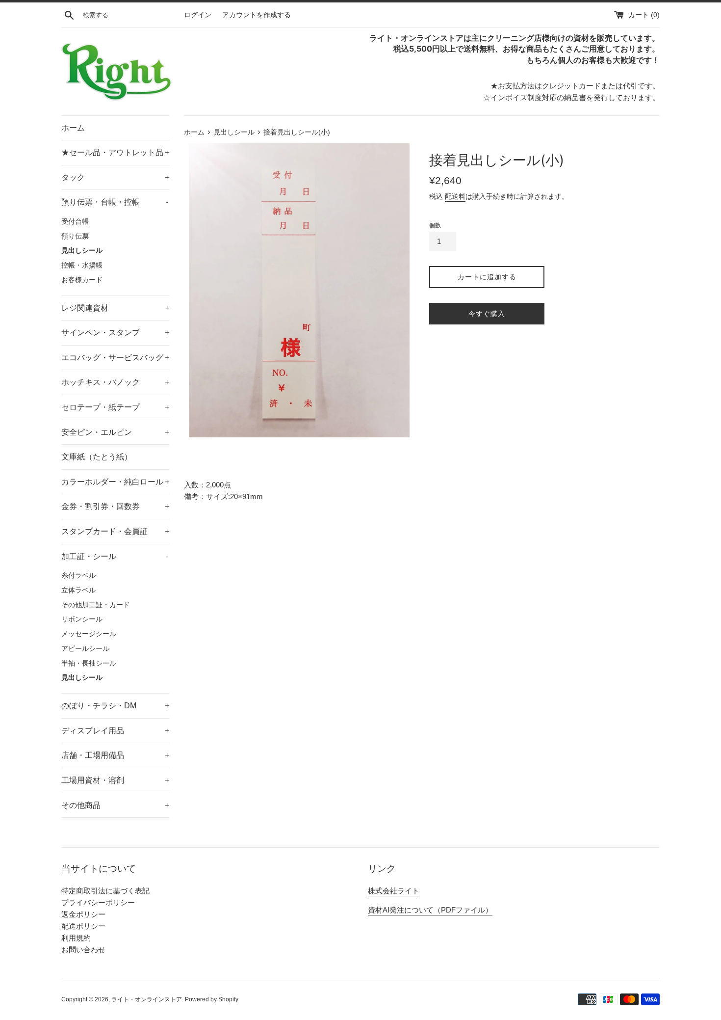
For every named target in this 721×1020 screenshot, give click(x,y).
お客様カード (82, 280)
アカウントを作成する (256, 15)
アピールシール (85, 648)
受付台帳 (75, 221)
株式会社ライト (393, 890)
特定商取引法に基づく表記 (105, 890)
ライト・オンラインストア (146, 999)
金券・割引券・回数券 (115, 506)
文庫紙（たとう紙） (96, 457)
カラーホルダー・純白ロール (115, 482)
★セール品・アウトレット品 (115, 152)
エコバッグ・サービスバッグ (115, 357)
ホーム (73, 128)
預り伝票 (75, 236)
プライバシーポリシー (98, 902)
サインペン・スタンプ (115, 332)
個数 (435, 225)
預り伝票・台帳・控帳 (114, 202)
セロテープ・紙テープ (115, 407)
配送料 (455, 196)
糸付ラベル (78, 575)
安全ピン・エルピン (115, 432)
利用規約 (76, 938)
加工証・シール (114, 556)
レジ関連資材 (115, 308)
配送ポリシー (83, 926)
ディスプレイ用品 (115, 730)
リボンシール (82, 619)
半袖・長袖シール (88, 663)
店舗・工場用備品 (115, 755)
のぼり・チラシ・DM (115, 705)
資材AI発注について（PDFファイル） (430, 910)
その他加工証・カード (95, 605)
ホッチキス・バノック (115, 382)
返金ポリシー (83, 914)
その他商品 (115, 805)
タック (115, 177)
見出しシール (82, 250)
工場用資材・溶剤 (115, 780)
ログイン (197, 15)
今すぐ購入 (486, 314)
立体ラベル (78, 590)
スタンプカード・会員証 (115, 531)
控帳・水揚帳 (82, 265)
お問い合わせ (83, 949)
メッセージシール (88, 634)
